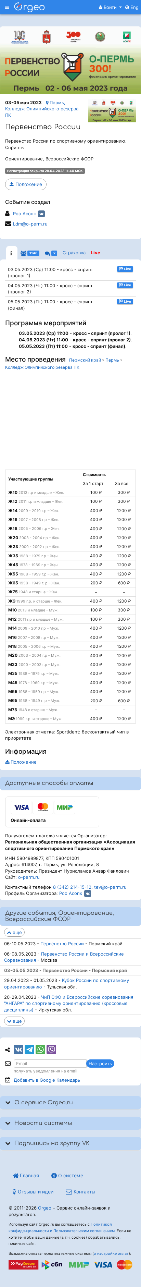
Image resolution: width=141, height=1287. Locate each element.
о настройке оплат (111, 1253)
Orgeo (44, 1208)
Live (95, 252)
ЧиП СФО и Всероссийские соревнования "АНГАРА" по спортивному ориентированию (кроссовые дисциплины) (68, 1003)
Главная (28, 1175)
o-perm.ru (29, 877)
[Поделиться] (18, 1049)
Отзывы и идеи (34, 1191)
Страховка (74, 252)
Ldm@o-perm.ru (30, 224)
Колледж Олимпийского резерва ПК (42, 367)
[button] (110, 7)
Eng (134, 7)
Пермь (112, 360)
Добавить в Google (47, 1080)
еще (16, 932)
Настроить (100, 1063)
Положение (28, 184)
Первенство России (62, 943)
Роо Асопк (24, 213)
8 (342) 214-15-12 (72, 887)
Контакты (83, 1191)
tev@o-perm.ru (110, 887)
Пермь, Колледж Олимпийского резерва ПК (41, 109)
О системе (70, 1175)
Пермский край (85, 360)
